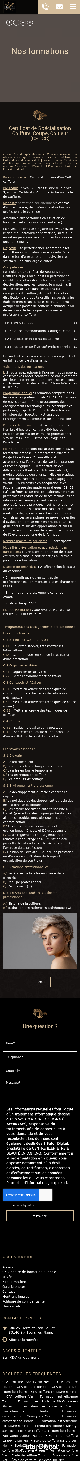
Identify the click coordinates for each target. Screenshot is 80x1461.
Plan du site (11, 1306)
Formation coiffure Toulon (26, 1411)
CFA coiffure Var (19, 1396)
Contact (8, 1291)
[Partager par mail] (23, 23)
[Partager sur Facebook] (9, 23)
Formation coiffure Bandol (22, 1435)
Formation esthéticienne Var (47, 1406)
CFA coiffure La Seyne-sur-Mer (54, 1391)
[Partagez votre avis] (30, 23)
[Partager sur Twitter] (16, 23)
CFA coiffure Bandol (32, 1387)
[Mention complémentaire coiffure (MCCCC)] (40, 941)
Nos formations (14, 1281)
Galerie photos (14, 1286)
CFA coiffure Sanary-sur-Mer (25, 1382)
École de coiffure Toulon (30, 1455)
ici (65, 1183)
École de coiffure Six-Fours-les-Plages (46, 1430)
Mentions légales (15, 1296)
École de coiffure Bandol (35, 1445)
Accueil (8, 1267)
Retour (40, 982)
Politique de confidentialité (23, 1301)
